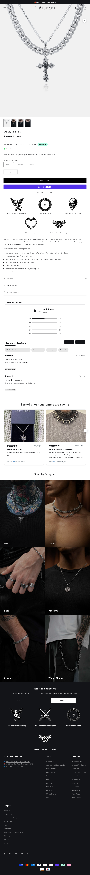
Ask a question (69, 342)
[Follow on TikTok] (27, 853)
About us (7, 810)
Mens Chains (76, 797)
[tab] (22, 343)
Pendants (49, 783)
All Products (50, 761)
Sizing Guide (8, 821)
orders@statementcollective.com (18, 761)
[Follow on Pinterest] (16, 853)
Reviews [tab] (10, 343)
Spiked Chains (77, 776)
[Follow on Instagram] (10, 853)
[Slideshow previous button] (4, 430)
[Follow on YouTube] (22, 853)
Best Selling (50, 772)
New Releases (51, 768)
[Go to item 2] (14, 123)
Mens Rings (76, 794)
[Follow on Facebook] (5, 853)
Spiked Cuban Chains (79, 772)
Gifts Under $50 (77, 761)
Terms (6, 843)
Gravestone (76, 790)
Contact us (7, 828)
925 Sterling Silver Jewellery (56, 765)
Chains (48, 776)
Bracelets (49, 787)
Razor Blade (76, 779)
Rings (48, 779)
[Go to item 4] (28, 123)
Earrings (49, 790)
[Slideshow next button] (85, 430)
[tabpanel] (45, 370)
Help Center (8, 814)
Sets (48, 797)
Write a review (80, 342)
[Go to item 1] (7, 123)
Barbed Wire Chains (79, 765)
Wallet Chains (51, 794)
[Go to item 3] (21, 123)
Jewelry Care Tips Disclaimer (13, 832)
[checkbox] (63, 350)
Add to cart (45, 180)
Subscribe (63, 701)
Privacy (6, 839)
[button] (45, 318)
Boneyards (75, 787)
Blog (5, 825)
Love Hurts (75, 783)
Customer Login (9, 847)
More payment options (45, 192)
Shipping (7, 836)
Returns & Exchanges (11, 818)
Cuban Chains (76, 768)
